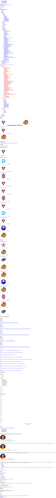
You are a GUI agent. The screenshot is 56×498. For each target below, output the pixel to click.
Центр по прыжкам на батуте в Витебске (8, 44)
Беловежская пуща (6, 55)
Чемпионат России (6, 106)
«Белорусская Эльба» (6, 59)
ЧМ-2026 (5, 15)
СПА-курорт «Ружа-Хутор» (7, 34)
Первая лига (5, 16)
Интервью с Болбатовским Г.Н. (7, 31)
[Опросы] (1, 491)
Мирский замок (6, 48)
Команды (4, 107)
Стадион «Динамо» (6, 40)
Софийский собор (6, 52)
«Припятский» (5, 54)
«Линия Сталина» (6, 47)
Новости (5, 99)
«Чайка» (5, 35)
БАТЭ (5, 108)
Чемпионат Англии (6, 103)
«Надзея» (5, 36)
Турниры (4, 24)
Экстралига (5, 112)
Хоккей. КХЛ (2, 141)
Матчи (3, 14)
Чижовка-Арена (6, 42)
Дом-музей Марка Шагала (7, 51)
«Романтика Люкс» (6, 30)
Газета (2, 465)
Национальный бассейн (6, 39)
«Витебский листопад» (6, 60)
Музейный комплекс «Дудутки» (7, 50)
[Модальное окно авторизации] (2, 491)
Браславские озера (6, 56)
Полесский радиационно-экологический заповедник (10, 57)
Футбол (2, 12)
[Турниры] (0, 491)
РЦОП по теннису (6, 43)
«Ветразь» (5, 32)
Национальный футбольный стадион (8, 37)
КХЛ (4, 25)
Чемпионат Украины (6, 21)
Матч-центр (1, 117)
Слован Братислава (11, 125)
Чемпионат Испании (6, 18)
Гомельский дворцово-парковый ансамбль (9, 53)
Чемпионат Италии (6, 19)
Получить (1, 8)
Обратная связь (3, 466)
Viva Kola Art (5, 58)
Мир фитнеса (27, 424)
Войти (5, 63)
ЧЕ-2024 (5, 17)
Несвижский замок (6, 49)
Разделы (4, 98)
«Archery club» (5, 41)
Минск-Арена (5, 38)
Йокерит (20, 125)
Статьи (2, 11)
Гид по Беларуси (3, 29)
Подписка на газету (4, 61)
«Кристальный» (6, 33)
